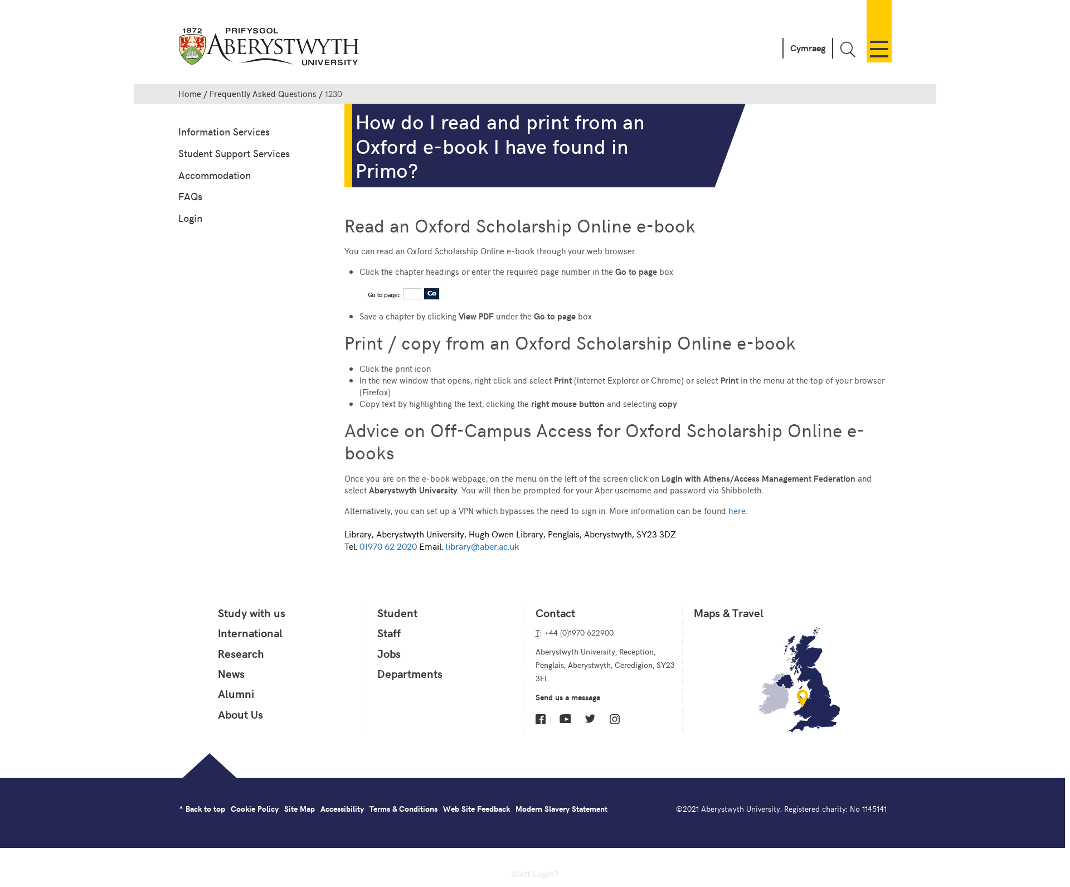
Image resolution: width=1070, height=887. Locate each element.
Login (190, 218)
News (231, 673)
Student (397, 612)
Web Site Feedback (476, 808)
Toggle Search (847, 49)
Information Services (224, 131)
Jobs (389, 653)
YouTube (565, 718)
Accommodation (214, 175)
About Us (240, 714)
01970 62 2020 (388, 546)
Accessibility (342, 808)
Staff (389, 632)
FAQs (190, 196)
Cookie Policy (255, 808)
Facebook (541, 719)
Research (241, 653)
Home (189, 94)
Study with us (251, 612)
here (737, 510)
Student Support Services (234, 153)
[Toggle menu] (879, 31)
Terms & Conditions (403, 808)
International (250, 632)
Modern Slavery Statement (561, 808)
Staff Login (533, 873)
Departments (409, 673)
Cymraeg (807, 48)
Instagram (615, 719)
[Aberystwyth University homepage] (270, 49)
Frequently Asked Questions (263, 94)
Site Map (299, 808)
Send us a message (568, 697)
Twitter (590, 718)
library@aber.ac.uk (482, 546)
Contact (555, 612)
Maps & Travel (728, 612)
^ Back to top (202, 808)
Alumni (236, 693)
